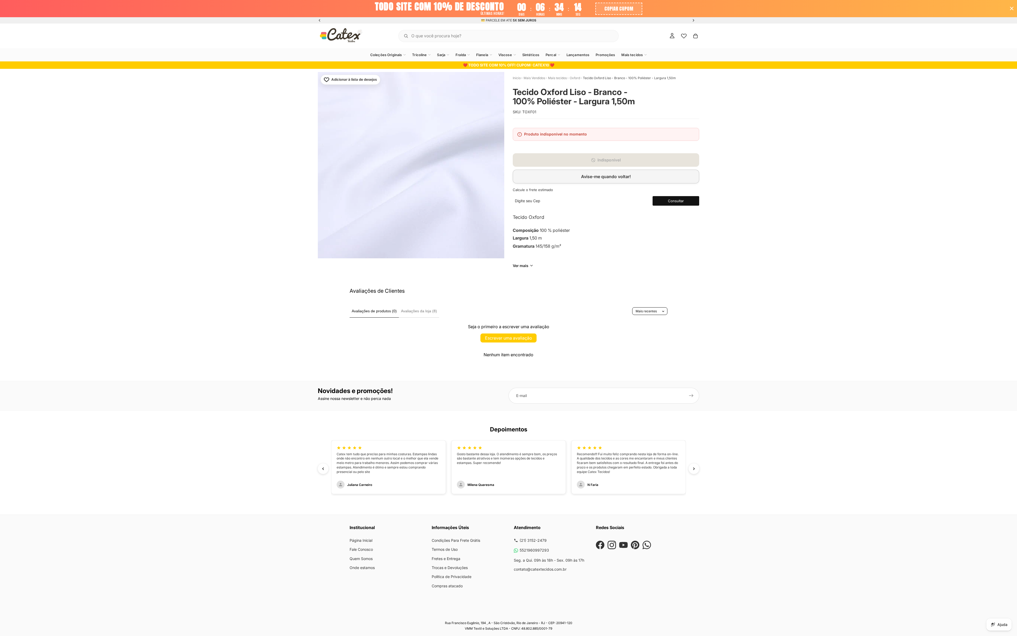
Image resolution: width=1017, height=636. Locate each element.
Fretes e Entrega (446, 558)
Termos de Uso (445, 549)
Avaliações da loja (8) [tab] (419, 311)
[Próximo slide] (693, 20)
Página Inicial (361, 540)
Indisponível (609, 160)
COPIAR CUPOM (618, 8)
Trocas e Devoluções (450, 567)
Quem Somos (361, 558)
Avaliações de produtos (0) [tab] (374, 311)
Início (517, 78)
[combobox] (502, 35)
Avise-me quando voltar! (606, 176)
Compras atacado (447, 586)
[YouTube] (623, 545)
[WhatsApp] (647, 545)
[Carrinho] (695, 36)
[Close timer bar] (1012, 8)
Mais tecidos (557, 78)
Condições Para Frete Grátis (456, 540)
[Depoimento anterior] (323, 468)
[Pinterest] (635, 545)
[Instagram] (612, 545)
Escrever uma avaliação (508, 338)
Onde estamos (362, 567)
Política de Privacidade (451, 576)
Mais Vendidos (534, 78)
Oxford (575, 78)
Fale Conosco (361, 549)
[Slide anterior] (319, 20)
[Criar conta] (691, 395)
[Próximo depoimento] (694, 468)
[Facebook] (600, 545)
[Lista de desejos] (684, 36)
